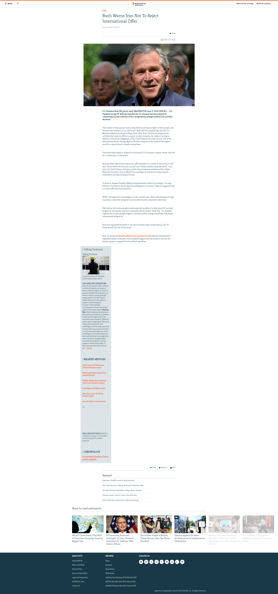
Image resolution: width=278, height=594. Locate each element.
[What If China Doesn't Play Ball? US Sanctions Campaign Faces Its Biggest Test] (88, 524)
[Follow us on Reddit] (146, 562)
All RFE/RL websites (263, 4)
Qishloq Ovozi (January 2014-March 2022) (121, 577)
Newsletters (110, 569)
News (108, 561)
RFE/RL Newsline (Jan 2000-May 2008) (121, 582)
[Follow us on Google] (156, 562)
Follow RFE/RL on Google (245, 4)
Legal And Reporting (79, 577)
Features (109, 565)
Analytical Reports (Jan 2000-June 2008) (121, 586)
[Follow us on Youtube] (141, 562)
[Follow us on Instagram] (151, 562)
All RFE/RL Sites (78, 582)
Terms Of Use (77, 569)
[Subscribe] (182, 562)
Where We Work (78, 565)
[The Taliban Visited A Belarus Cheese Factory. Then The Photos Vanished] (156, 524)
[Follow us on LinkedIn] (172, 562)
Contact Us (76, 586)
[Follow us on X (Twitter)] (162, 562)
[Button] (173, 33)
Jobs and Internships (79, 573)
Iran (104, 11)
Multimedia (110, 573)
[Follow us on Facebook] (167, 562)
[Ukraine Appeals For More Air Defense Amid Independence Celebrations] (190, 524)
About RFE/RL (77, 561)
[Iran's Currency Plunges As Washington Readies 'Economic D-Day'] (258, 524)
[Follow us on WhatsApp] (177, 562)
